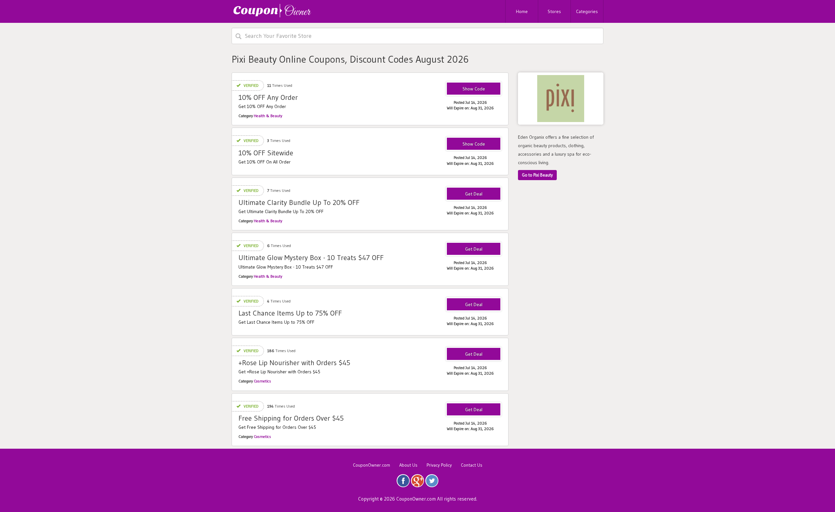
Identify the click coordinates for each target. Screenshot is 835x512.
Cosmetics (262, 381)
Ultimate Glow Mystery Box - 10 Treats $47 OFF (311, 257)
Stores (554, 11)
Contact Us (471, 465)
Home (522, 11)
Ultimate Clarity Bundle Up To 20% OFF (298, 202)
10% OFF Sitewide (265, 152)
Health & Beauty (268, 115)
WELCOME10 (473, 144)
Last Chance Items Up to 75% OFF (290, 313)
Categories (587, 11)
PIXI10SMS (474, 89)
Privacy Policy (439, 465)
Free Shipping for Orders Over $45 (291, 418)
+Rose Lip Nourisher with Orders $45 (294, 362)
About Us (408, 465)
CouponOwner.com (371, 465)
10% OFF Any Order (268, 97)
